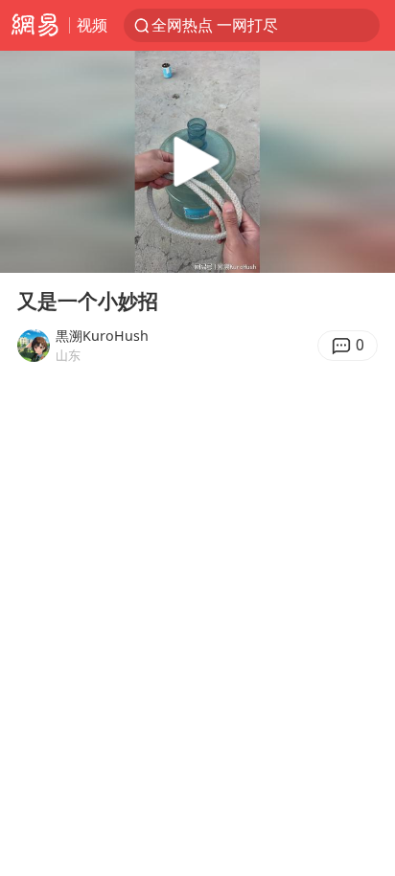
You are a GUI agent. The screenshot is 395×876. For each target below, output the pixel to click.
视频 (92, 24)
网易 (34, 25)
